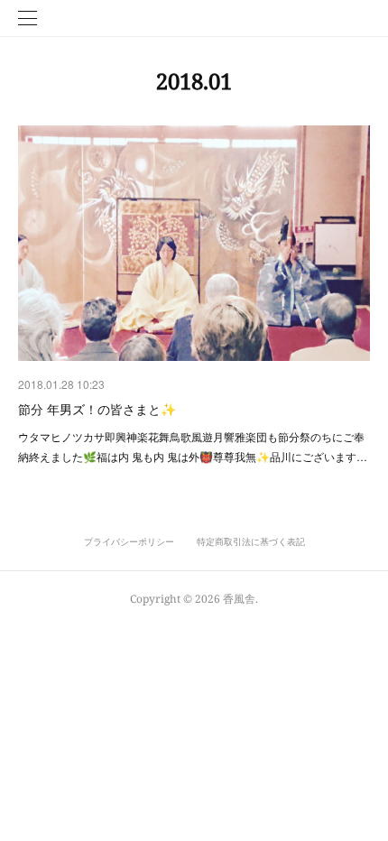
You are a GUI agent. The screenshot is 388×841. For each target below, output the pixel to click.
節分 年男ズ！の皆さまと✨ (97, 409)
